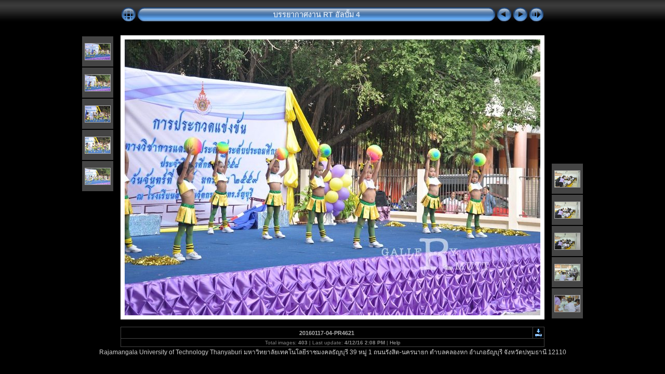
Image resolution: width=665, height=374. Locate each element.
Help (395, 342)
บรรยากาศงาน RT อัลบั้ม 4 (316, 14)
